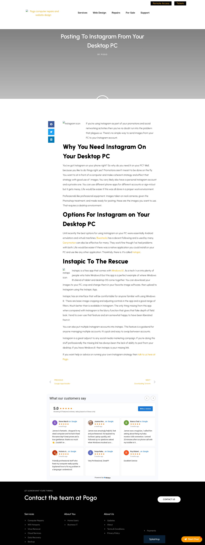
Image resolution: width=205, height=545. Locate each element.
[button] (51, 124)
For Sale (130, 12)
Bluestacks (102, 238)
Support (145, 12)
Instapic (136, 252)
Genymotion (69, 242)
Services (82, 12)
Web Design (99, 12)
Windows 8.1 (118, 270)
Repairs (116, 12)
